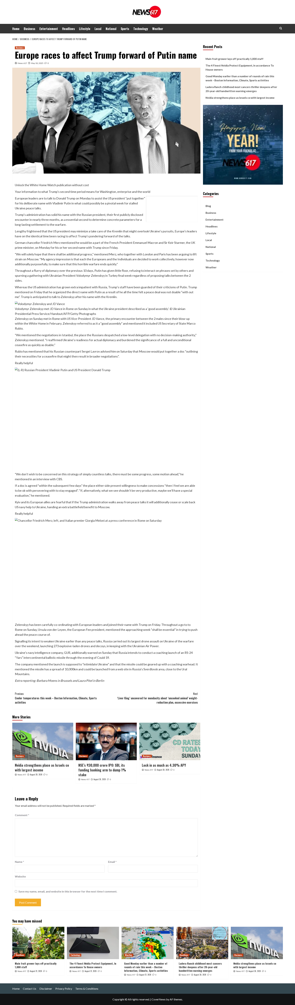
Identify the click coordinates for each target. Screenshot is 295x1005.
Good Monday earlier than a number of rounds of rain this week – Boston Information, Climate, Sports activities (240, 78)
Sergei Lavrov (91, 351)
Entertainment (48, 28)
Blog (208, 205)
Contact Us (29, 988)
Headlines (68, 28)
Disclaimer (45, 988)
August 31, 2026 (36, 971)
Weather (157, 28)
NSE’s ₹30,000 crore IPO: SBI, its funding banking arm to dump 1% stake (102, 770)
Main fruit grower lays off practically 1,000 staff (234, 58)
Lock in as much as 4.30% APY (164, 765)
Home (15, 28)
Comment (22, 815)
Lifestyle (84, 28)
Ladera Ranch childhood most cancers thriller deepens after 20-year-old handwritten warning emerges (241, 89)
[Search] (281, 28)
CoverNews (159, 999)
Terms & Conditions (86, 988)
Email (112, 861)
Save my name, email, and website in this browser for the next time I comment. (67, 891)
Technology (140, 28)
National (111, 28)
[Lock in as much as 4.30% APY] (169, 741)
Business (29, 28)
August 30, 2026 (36, 774)
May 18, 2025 (37, 63)
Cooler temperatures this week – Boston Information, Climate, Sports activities (56, 698)
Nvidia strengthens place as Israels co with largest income (42, 767)
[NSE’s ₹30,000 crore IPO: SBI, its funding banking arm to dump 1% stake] (106, 741)
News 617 (22, 63)
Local (98, 28)
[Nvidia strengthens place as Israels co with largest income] (42, 741)
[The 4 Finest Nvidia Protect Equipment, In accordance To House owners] (93, 943)
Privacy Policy (63, 988)
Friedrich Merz (50, 242)
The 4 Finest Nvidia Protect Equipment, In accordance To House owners (240, 67)
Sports (125, 28)
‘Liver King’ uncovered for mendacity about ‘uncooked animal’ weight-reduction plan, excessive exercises (157, 698)
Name (19, 861)
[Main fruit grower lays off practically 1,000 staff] (38, 943)
